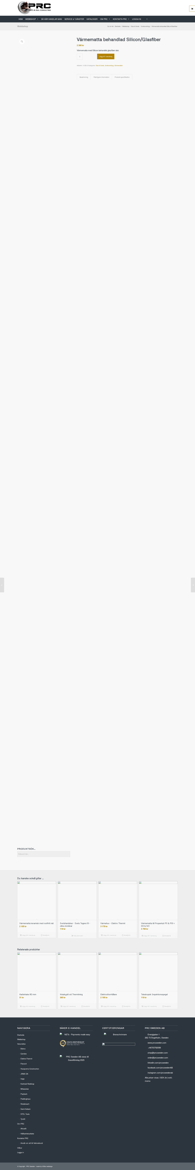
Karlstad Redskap (27, 1084)
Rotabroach (25, 1104)
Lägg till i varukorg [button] (28, 935)
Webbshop (30, 19)
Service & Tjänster (74, 19)
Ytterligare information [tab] (101, 77)
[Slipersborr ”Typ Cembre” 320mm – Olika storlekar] (2, 585)
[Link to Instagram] (176, 8)
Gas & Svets (100, 65)
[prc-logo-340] (34, 8)
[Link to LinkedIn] (168, 8)
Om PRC (104, 19)
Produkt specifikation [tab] (122, 77)
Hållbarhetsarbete (27, 1133)
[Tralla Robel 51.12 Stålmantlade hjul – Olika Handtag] (193, 585)
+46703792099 (154, 1047)
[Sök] (145, 19)
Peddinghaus (26, 1099)
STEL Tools (25, 1114)
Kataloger (92, 19)
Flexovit (24, 1063)
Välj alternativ (78, 936)
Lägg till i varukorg (105, 56)
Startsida (20, 1035)
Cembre (24, 1053)
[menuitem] (177, 18)
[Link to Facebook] (172, 8)
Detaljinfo (45, 935)
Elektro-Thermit (26, 1058)
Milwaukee (25, 1089)
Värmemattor (118, 65)
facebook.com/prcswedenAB (160, 1067)
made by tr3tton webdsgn (44, 1166)
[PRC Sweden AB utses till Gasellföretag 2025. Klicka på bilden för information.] (76, 1060)
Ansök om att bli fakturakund (32, 1143)
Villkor (19, 1148)
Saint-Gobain (26, 1109)
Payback (24, 1094)
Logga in (136, 19)
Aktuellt (23, 1128)
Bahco (23, 1048)
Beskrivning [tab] (84, 77)
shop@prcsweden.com (158, 1052)
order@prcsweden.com (158, 1057)
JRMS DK (24, 1074)
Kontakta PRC (120, 19)
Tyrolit (23, 1119)
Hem (21, 19)
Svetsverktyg (109, 65)
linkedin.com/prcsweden (158, 1062)
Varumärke (21, 1044)
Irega (22, 1078)
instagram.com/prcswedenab (160, 1072)
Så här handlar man (51, 19)
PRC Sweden (30, 1166)
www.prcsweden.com (157, 1042)
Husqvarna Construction (30, 1068)
